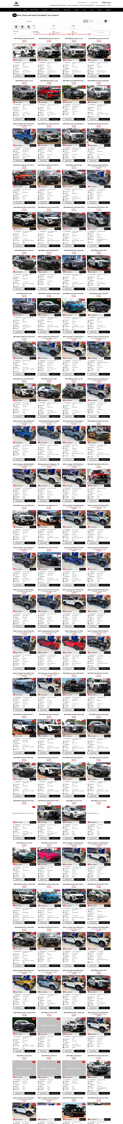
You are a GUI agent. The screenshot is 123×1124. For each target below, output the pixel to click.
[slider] (50, 34)
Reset (85, 21)
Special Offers (55, 10)
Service (77, 10)
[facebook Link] (108, 5)
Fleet (91, 10)
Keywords (29, 21)
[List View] (109, 21)
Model (53, 25)
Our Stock (45, 10)
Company (108, 10)
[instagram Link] (110, 5)
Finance (99, 10)
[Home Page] (16, 4)
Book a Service (94, 2)
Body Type (15, 31)
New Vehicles (34, 10)
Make (34, 25)
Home (25, 10)
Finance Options (82, 2)
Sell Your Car (67, 10)
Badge (73, 25)
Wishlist (33, 60)
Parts (84, 10)
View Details (18, 76)
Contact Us (30, 76)
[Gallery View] (105, 21)
